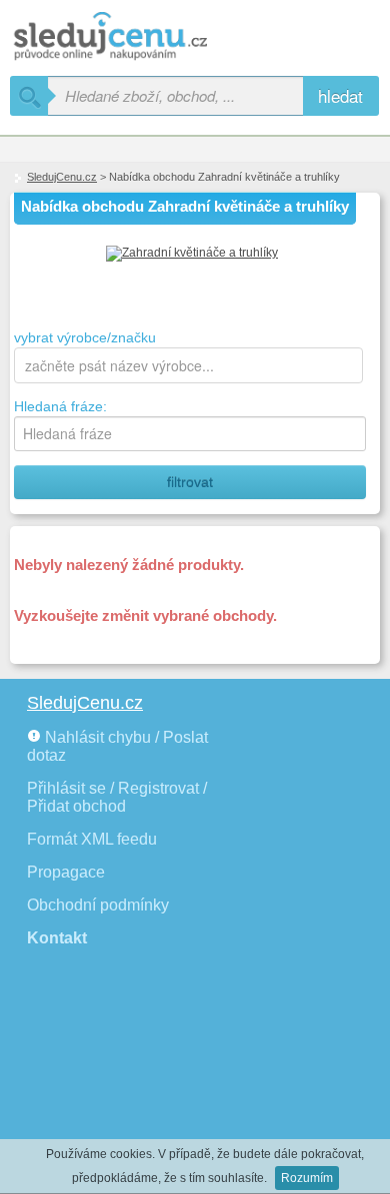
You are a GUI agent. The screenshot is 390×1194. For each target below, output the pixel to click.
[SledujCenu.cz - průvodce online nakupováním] (140, 37)
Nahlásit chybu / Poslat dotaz (117, 746)
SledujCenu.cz (62, 177)
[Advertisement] (120, 1081)
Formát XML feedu (92, 839)
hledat (340, 95)
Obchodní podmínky (98, 904)
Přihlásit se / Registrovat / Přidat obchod (117, 797)
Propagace (66, 872)
